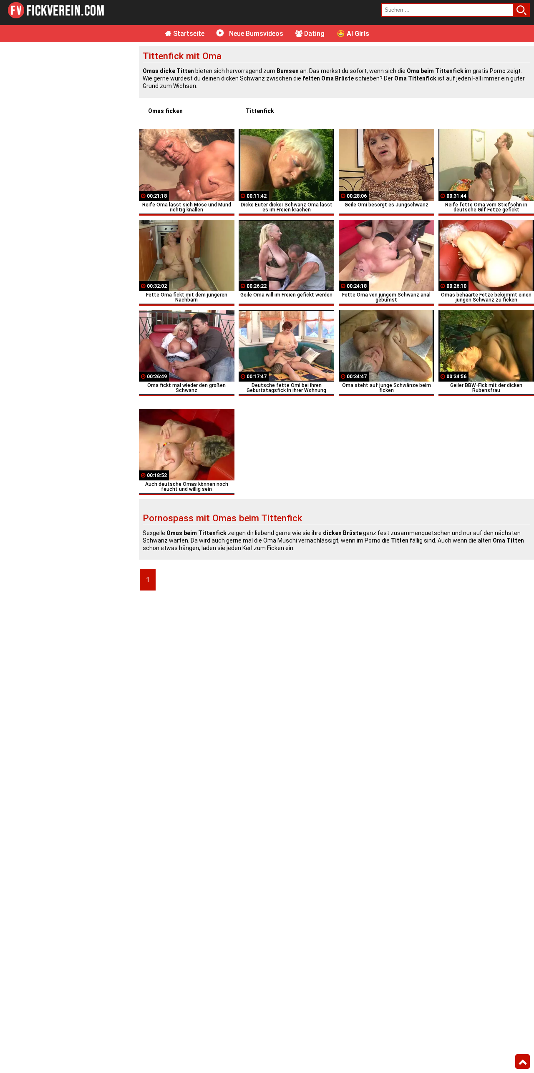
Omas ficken (165, 111)
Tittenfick (260, 111)
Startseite (187, 34)
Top (522, 1062)
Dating (313, 34)
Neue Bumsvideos (255, 34)
